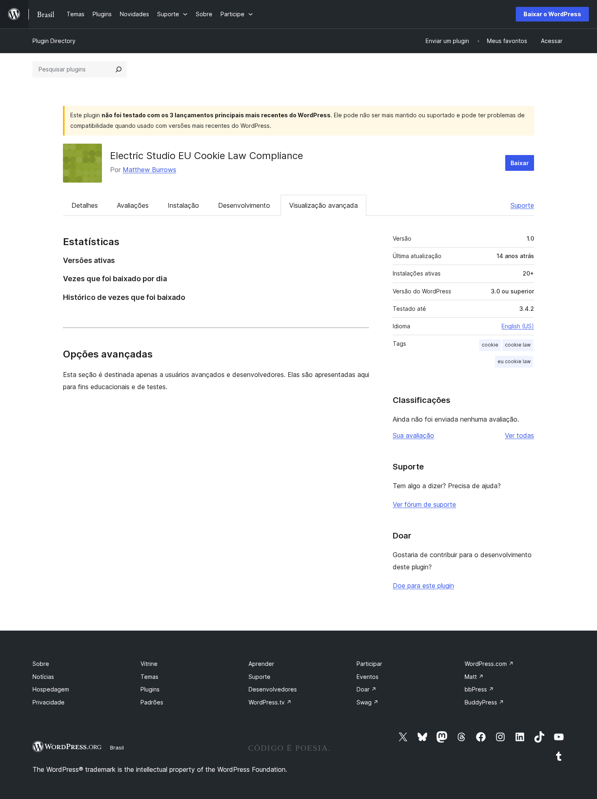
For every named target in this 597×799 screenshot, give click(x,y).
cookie (490, 345)
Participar (369, 663)
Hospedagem (50, 689)
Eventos (368, 676)
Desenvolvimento (244, 205)
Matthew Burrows (149, 170)
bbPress (479, 689)
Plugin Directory (54, 40)
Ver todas (519, 435)
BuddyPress (484, 702)
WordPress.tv (270, 702)
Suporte (522, 205)
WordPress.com (489, 663)
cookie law (518, 345)
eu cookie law (514, 361)
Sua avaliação (413, 435)
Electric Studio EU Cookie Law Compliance (206, 156)
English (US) (518, 326)
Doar (366, 689)
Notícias (43, 676)
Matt (474, 676)
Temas (149, 676)
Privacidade (48, 702)
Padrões (152, 702)
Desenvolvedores (273, 689)
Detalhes (84, 205)
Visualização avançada (323, 205)
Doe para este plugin (423, 585)
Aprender (261, 663)
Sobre (40, 663)
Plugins (150, 689)
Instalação (183, 205)
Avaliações (133, 205)
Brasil (117, 747)
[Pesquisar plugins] (118, 69)
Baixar (519, 162)
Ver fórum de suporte (424, 504)
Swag (368, 702)
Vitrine (149, 663)
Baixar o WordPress (552, 14)
